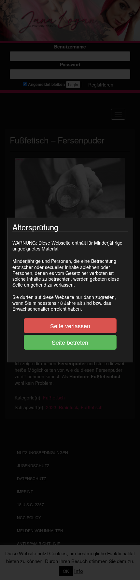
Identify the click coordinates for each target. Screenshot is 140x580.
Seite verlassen (70, 325)
